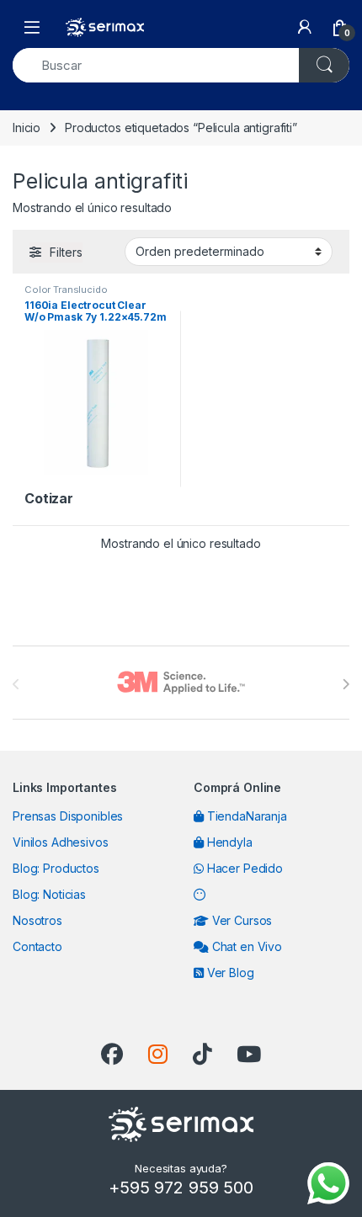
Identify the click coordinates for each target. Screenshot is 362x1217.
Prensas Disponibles (68, 816)
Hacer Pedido (243, 868)
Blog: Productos (56, 868)
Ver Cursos (240, 920)
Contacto (37, 946)
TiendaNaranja (245, 816)
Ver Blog (229, 972)
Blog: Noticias (49, 894)
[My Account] (304, 27)
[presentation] (345, 684)
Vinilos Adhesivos (61, 842)
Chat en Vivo (245, 946)
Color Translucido (66, 289)
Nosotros (37, 920)
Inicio (26, 127)
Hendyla (228, 842)
